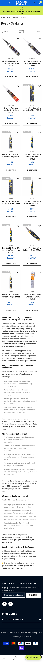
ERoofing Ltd (35, 632)
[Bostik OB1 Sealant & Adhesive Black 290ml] (11, 186)
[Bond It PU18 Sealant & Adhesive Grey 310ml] (32, 280)
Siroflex (11, 59)
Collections (10, 18)
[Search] (9, 2)
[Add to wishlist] (18, 39)
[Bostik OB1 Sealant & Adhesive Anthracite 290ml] (32, 186)
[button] (20, 31)
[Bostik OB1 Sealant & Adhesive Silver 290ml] (32, 233)
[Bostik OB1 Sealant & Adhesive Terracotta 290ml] (11, 233)
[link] (15, 658)
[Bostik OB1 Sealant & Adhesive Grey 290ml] (11, 140)
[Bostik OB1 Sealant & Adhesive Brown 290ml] (32, 140)
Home (3, 18)
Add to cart (11, 77)
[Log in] (34, 3)
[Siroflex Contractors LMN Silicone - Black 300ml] (11, 46)
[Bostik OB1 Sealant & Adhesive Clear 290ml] (32, 93)
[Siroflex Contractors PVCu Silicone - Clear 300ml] (32, 46)
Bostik (32, 105)
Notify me (32, 123)
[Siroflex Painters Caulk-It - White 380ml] (11, 93)
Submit (33, 595)
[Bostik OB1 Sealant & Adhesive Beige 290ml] (11, 280)
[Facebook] (4, 604)
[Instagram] (10, 604)
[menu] (2, 2)
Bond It (32, 292)
